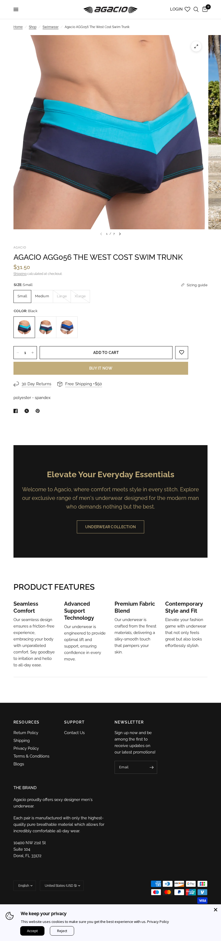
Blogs (18, 764)
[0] (204, 9)
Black (24, 327)
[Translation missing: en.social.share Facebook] (16, 411)
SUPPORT (74, 722)
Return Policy (25, 732)
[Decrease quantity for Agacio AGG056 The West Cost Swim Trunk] (18, 352)
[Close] (215, 909)
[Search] (196, 9)
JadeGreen (45, 327)
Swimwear (50, 27)
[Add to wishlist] (181, 352)
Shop (32, 27)
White (67, 327)
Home (18, 27)
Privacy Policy (26, 748)
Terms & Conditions (31, 756)
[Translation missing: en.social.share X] (28, 411)
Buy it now (101, 368)
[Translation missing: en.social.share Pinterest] (39, 411)
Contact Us (74, 732)
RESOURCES (26, 722)
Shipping (19, 274)
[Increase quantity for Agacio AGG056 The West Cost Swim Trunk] (33, 352)
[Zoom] (196, 46)
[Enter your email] (151, 767)
